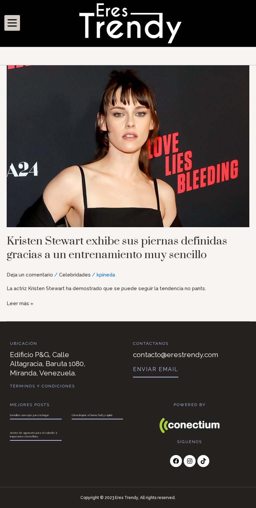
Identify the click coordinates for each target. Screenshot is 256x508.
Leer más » (20, 303)
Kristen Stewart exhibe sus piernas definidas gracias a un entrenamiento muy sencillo (117, 247)
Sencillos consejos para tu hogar (29, 415)
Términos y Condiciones (42, 386)
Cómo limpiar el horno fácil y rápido (92, 415)
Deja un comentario (30, 275)
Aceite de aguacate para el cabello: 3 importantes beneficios (33, 434)
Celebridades (75, 275)
